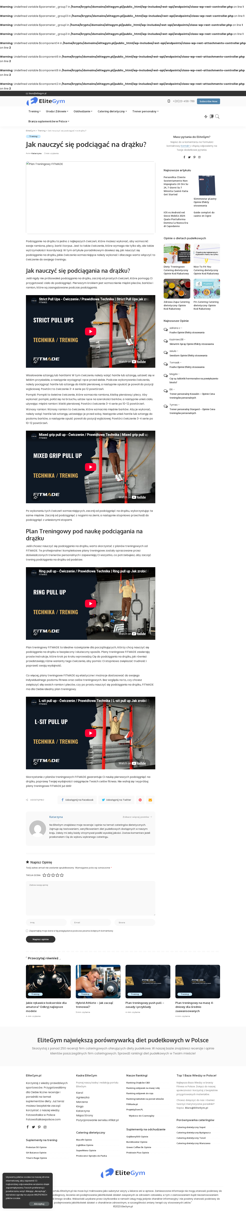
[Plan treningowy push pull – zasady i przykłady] (148, 981)
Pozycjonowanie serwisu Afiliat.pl (97, 1120)
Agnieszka (82, 1097)
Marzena (82, 1102)
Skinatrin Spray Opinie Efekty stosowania (192, 344)
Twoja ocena (33, 875)
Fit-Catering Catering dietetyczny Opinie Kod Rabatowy (206, 305)
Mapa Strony (84, 1115)
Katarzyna (36, 153)
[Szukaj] (217, 116)
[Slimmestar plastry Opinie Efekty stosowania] (207, 185)
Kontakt (185, 146)
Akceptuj (39, 1203)
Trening (33, 136)
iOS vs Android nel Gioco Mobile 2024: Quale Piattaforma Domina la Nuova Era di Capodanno (176, 219)
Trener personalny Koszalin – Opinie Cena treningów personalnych (192, 395)
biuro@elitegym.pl (37, 93)
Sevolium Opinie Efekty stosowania (188, 355)
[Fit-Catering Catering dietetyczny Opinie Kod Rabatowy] (207, 289)
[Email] (150, 800)
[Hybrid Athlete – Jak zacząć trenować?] (98, 981)
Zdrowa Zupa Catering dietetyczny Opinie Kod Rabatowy (177, 305)
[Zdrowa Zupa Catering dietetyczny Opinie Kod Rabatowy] (177, 289)
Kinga (79, 1106)
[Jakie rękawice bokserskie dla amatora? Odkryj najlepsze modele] (48, 981)
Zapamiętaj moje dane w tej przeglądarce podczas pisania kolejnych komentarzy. (71, 930)
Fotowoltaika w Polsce (40, 1115)
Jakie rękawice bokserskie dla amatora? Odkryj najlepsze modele (46, 1007)
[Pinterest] (140, 800)
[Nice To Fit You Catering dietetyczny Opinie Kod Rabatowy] (207, 253)
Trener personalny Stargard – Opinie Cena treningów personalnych (192, 411)
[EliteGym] (46, 101)
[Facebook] (184, 157)
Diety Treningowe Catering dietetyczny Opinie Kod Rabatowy (176, 270)
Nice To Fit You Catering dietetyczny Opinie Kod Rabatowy (206, 270)
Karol (79, 1093)
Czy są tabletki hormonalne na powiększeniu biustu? (194, 380)
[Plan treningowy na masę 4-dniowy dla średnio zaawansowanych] (197, 981)
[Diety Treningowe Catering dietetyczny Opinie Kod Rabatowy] (177, 253)
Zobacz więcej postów (136, 817)
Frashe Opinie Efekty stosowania (187, 332)
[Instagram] (199, 157)
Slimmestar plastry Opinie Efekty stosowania (205, 202)
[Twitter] (189, 157)
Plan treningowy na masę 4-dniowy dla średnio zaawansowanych (194, 1007)
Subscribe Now (208, 101)
